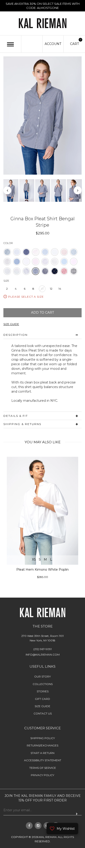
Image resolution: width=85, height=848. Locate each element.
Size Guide (42, 706)
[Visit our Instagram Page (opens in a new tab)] (38, 825)
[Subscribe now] (77, 813)
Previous (7, 190)
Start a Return (42, 753)
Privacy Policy (42, 775)
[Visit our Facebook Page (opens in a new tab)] (29, 825)
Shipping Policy (42, 738)
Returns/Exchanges (42, 745)
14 (59, 288)
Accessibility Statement (42, 760)
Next (78, 190)
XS (34, 559)
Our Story (42, 676)
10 (42, 288)
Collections (43, 684)
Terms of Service (42, 767)
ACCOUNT (53, 44)
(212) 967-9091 (42, 649)
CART (74, 43)
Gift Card (42, 699)
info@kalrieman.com (43, 654)
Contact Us (43, 713)
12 (51, 288)
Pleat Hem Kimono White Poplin (42, 569)
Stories (43, 691)
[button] (7, 252)
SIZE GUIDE (11, 324)
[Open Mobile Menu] (10, 44)
